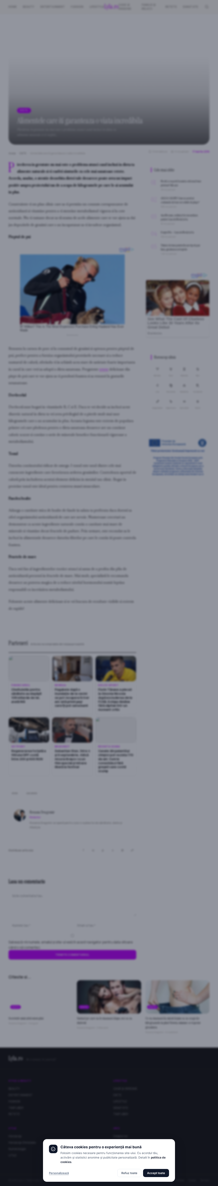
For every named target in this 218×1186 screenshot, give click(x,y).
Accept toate (156, 1173)
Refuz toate (129, 1173)
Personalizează (59, 1173)
